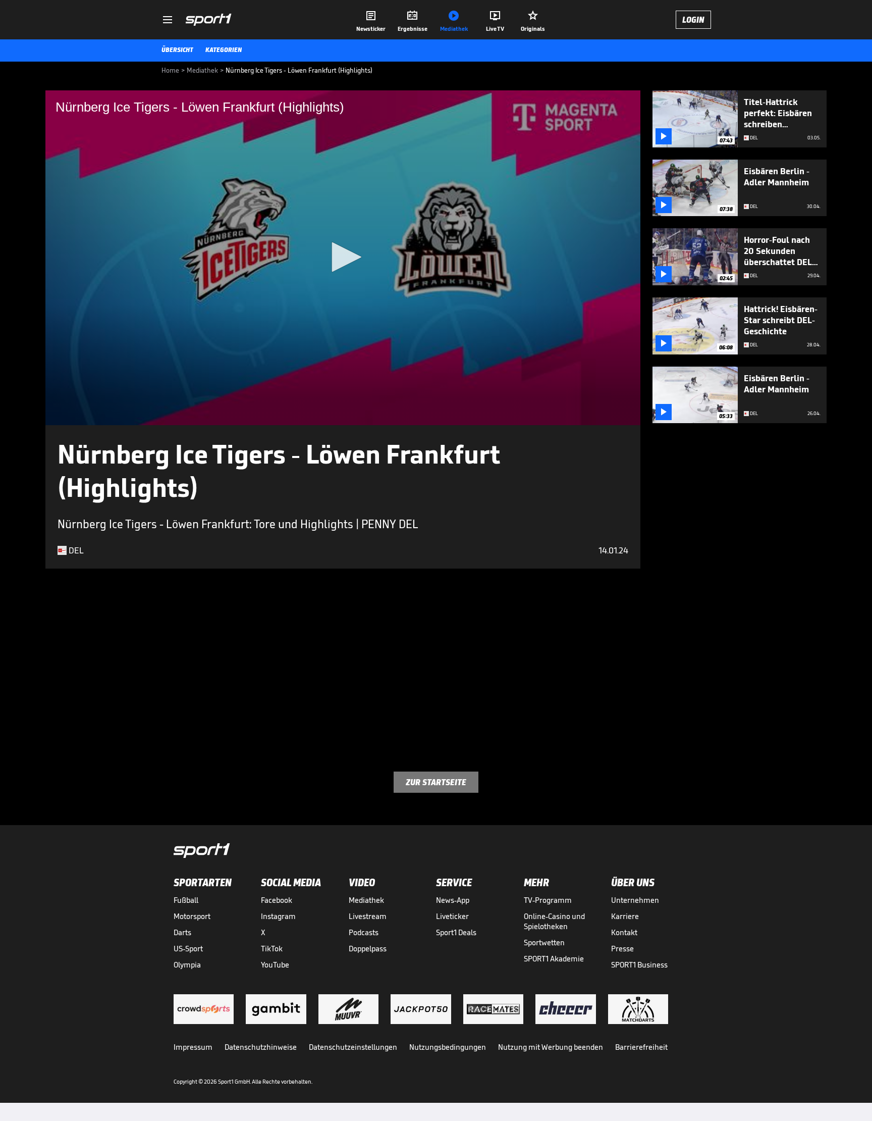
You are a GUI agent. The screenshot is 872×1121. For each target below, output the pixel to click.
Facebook (276, 900)
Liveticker (452, 916)
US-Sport (188, 948)
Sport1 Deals (456, 932)
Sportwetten (544, 942)
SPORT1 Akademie (554, 958)
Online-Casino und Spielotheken (554, 921)
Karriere (625, 916)
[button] (343, 257)
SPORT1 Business (639, 965)
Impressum (193, 1047)
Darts (182, 932)
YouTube (275, 965)
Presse (622, 948)
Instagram (278, 916)
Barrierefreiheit (641, 1047)
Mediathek (366, 900)
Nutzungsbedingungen (447, 1047)
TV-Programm (548, 900)
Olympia (187, 965)
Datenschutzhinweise (261, 1047)
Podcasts (363, 932)
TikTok (272, 948)
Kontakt (624, 932)
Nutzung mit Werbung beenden (550, 1047)
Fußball (186, 900)
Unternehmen (635, 900)
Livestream (368, 916)
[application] (342, 257)
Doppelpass (368, 948)
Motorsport (192, 916)
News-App (452, 900)
